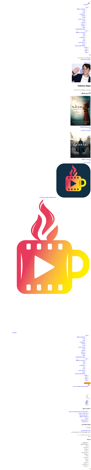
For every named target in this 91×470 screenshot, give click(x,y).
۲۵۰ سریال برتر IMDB (80, 32)
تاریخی (83, 44)
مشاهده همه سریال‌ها (80, 46)
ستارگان (86, 51)
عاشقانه (83, 16)
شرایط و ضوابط (84, 420)
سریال (86, 31)
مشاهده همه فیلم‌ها (80, 29)
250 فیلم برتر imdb (81, 9)
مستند (86, 49)
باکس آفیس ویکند (83, 415)
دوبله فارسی (82, 14)
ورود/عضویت (87, 383)
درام (84, 39)
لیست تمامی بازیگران (83, 413)
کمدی (84, 11)
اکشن (84, 21)
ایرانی (84, 12)
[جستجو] (89, 61)
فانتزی (82, 130)
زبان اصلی (83, 24)
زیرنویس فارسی (81, 19)
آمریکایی (83, 22)
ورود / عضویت (87, 63)
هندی (84, 17)
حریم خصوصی (84, 421)
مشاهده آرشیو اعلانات (85, 59)
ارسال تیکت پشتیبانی (85, 430)
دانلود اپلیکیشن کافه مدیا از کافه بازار (47, 197)
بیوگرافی (83, 26)
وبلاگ (86, 52)
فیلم (87, 7)
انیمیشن (86, 47)
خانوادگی (88, 130)
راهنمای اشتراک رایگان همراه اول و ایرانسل (78, 411)
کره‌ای (84, 27)
